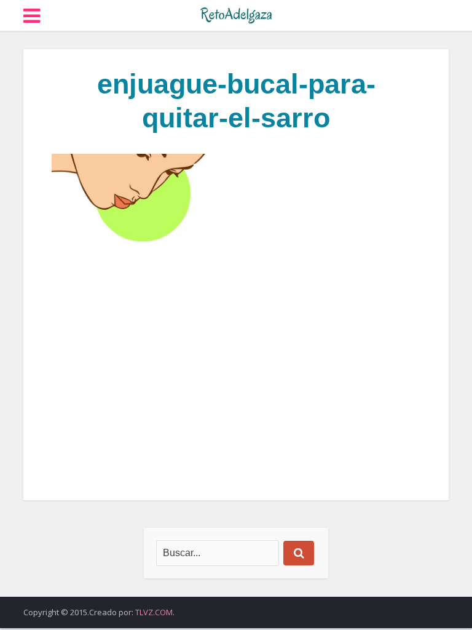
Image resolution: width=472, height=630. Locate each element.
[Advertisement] (236, 371)
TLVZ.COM (154, 612)
